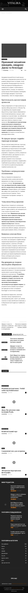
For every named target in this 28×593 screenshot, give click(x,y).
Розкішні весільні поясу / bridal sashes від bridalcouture (13, 389)
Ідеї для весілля (5, 385)
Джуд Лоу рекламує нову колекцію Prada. (11, 411)
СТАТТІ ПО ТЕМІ (6, 334)
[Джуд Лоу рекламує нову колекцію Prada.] (14, 402)
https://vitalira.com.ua (17, 588)
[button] (2, 9)
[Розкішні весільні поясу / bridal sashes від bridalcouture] (14, 380)
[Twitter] (10, 72)
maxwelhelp (5, 70)
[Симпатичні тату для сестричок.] (14, 443)
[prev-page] (3, 366)
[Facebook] (3, 72)
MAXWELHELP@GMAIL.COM (19, 583)
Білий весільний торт (9, 431)
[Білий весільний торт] (14, 423)
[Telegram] (13, 72)
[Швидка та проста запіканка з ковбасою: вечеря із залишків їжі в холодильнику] (5, 348)
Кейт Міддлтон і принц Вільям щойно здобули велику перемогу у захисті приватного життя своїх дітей (17, 358)
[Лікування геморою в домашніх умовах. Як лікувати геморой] (5, 518)
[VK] (6, 72)
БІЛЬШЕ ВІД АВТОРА (18, 334)
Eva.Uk (3, 407)
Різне (12, 520)
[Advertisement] (14, 29)
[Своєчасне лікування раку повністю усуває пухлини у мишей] (5, 340)
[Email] (24, 72)
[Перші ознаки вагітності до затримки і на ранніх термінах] (5, 526)
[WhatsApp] (21, 72)
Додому (3, 12)
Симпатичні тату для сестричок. (13, 451)
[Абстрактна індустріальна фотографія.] (14, 462)
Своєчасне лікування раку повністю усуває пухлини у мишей (20, 325)
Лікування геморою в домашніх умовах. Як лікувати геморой (16, 517)
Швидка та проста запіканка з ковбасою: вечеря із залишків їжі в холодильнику (8, 326)
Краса (3, 448)
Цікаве (3, 467)
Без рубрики (9, 12)
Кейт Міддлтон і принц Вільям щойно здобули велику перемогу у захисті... (18, 504)
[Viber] (17, 72)
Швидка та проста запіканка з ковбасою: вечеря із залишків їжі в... (18, 496)
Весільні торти (5, 428)
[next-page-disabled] (5, 366)
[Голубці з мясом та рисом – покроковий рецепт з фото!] (5, 533)
